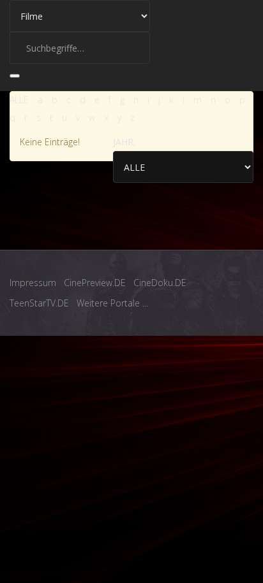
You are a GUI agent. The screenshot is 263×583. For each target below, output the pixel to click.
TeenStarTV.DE (39, 303)
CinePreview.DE (95, 283)
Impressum (33, 283)
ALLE (19, 100)
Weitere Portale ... (112, 303)
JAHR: (124, 142)
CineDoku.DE (159, 283)
